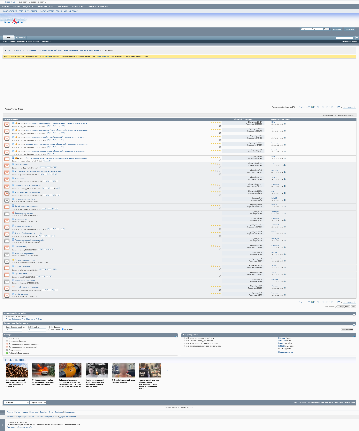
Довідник (63, 7)
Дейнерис (23, 175)
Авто (21, 11)
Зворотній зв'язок (300, 402)
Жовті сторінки (10, 11)
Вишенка (23, 283)
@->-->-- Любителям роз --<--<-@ (28, 233)
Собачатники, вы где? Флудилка (28, 186)
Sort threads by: (34, 327)
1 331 (260, 143)
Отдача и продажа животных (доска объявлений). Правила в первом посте (57, 130)
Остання (350, 107)
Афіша (5, 7)
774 (260, 272)
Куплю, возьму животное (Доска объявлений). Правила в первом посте (55, 151)
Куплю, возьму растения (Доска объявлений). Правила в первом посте (55, 137)
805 (58, 195)
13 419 (259, 122)
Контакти (11, 417)
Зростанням (55, 330)
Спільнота (21, 41)
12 (56, 290)
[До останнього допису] (285, 124)
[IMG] (280, 343)
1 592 (260, 232)
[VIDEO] (281, 346)
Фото (52, 7)
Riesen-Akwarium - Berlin (25, 281)
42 (55, 174)
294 (62, 229)
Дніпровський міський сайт (318, 402)
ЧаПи (5, 41)
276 (54, 269)
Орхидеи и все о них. (23, 274)
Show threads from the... (16, 327)
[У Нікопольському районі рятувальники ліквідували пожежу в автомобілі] (43, 379)
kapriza (22, 236)
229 (260, 286)
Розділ (8, 38)
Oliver (28, 319)
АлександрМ (24, 189)
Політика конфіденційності (47, 417)
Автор (15, 119)
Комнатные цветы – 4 (23, 226)
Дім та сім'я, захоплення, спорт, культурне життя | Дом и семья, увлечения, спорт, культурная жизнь (57, 50)
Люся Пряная (24, 182)
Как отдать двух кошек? (24, 254)
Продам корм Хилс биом (25, 199)
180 (62, 133)
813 (260, 245)
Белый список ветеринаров (26, 206)
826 (260, 170)
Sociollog (23, 168)
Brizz (40, 319)
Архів (331, 402)
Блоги (59, 11)
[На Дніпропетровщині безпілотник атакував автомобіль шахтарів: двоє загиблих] (97, 379)
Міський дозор (71, 11)
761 (260, 136)
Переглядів (248, 119)
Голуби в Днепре (21, 294)
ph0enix (22, 256)
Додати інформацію (67, 417)
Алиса (8, 319)
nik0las (22, 296)
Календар (12, 41)
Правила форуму (285, 352)
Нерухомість (31, 11)
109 (260, 177)
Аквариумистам (21, 165)
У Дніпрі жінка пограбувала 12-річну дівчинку (123, 381)
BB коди (281, 338)
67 (62, 147)
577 (57, 188)
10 (336, 107)
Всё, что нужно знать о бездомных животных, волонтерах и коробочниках (56, 158)
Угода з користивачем (25, 417)
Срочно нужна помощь (24, 213)
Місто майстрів (47, 11)
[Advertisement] (179, 79)
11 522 (259, 184)
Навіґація (45, 41)
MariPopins (23, 215)
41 (53, 249)
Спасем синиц (21, 247)
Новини (16, 7)
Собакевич (16, 319)
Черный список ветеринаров (27, 287)
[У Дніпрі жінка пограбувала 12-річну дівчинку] (123, 379)
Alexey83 (23, 222)
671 (62, 126)
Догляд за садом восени (25, 260)
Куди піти (28, 7)
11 (339, 107)
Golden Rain (24, 209)
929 (54, 167)
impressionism (25, 161)
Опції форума (33, 41)
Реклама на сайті (25, 427)
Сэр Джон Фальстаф (27, 127)
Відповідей (238, 119)
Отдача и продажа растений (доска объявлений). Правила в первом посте (56, 123)
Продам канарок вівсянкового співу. (30, 240)
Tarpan (22, 250)
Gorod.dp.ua (10, 2)
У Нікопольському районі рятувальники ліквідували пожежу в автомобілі (43, 382)
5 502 (260, 265)
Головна (10, 412)
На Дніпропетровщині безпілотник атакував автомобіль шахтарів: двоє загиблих (95, 383)
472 (260, 205)
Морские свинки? (22, 267)
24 (56, 208)
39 (62, 140)
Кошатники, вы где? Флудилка (27, 192)
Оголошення (78, 7)
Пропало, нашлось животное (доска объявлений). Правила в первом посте (57, 144)
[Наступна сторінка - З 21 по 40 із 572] (344, 107)
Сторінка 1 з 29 (304, 107)
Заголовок (8, 119)
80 (53, 236)
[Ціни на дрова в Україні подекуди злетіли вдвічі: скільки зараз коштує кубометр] (17, 379)
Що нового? (20, 38)
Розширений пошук (349, 41)
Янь (23, 319)
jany (21, 277)
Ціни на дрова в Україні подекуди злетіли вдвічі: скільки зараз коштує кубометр (16, 383)
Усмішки (282, 341)
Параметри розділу (328, 115)
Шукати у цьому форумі (345, 115)
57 (261, 157)
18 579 (259, 163)
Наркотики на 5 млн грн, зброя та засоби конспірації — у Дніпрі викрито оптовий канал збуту (149, 384)
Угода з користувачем (342, 402)
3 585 (260, 129)
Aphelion (23, 270)
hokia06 (22, 202)
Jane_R (34, 319)
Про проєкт (11, 427)
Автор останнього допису (280, 119)
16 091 (259, 191)
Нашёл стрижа (21, 220)
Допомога (337, 29)
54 (261, 150)
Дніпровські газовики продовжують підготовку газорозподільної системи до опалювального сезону (70, 383)
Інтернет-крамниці (98, 7)
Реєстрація (349, 29)
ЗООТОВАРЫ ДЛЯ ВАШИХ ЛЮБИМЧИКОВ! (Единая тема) (38, 172)
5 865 (260, 225)
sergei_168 (23, 242)
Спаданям (68, 330)
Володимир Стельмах (27, 262)
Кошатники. (20, 179)
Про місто (41, 7)
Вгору (353, 307)
